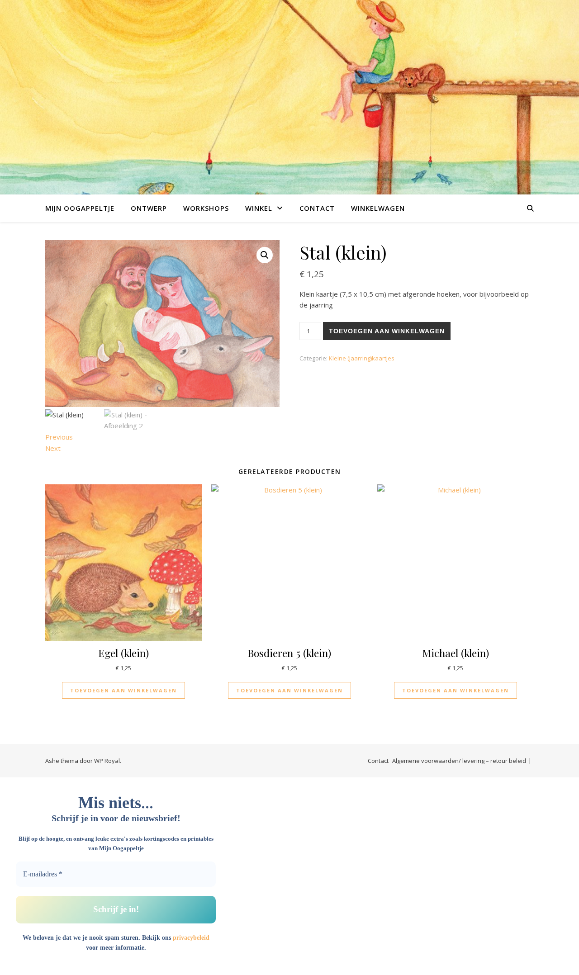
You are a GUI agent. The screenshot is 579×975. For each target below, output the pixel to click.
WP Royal (107, 761)
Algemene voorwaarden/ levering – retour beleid (459, 761)
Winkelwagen (378, 208)
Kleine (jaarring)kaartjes (361, 358)
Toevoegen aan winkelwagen (387, 331)
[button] (264, 255)
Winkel (258, 208)
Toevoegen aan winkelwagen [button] (123, 690)
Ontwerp (149, 208)
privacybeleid (191, 937)
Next (53, 448)
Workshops (206, 208)
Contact (317, 208)
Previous (59, 436)
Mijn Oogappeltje (79, 208)
